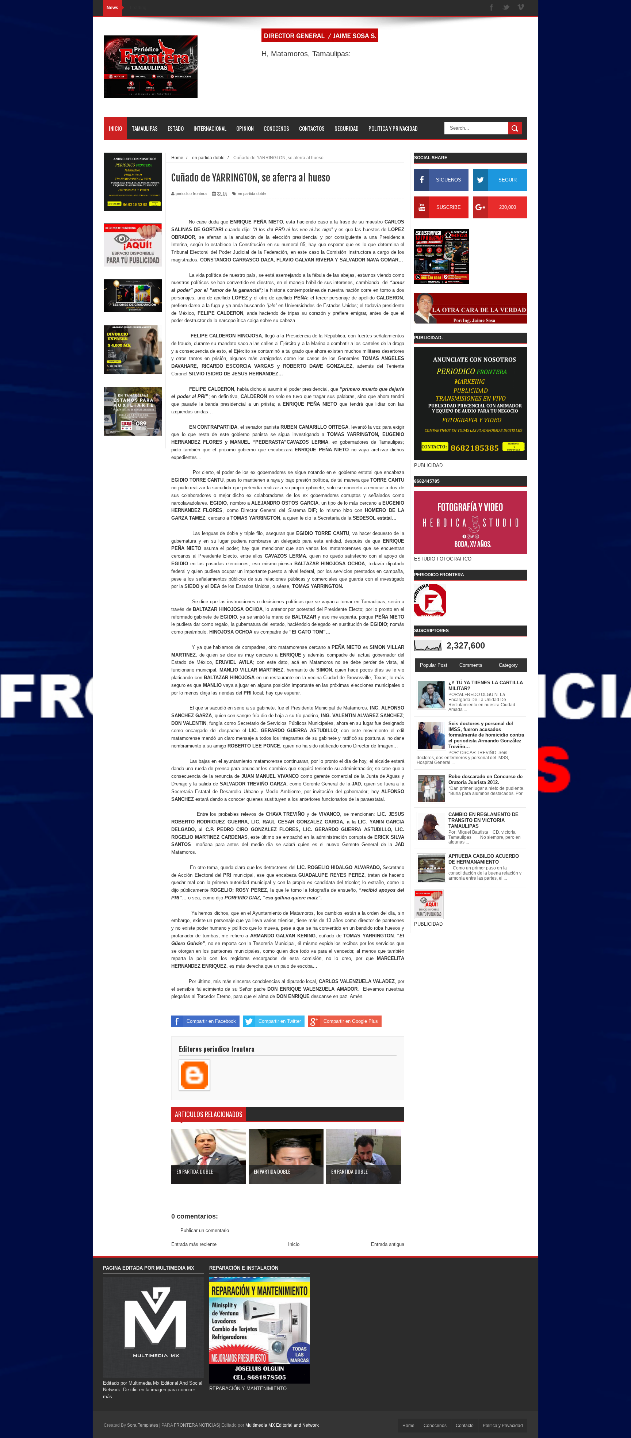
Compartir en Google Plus (351, 1021)
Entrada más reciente (194, 1244)
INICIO (115, 128)
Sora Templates (142, 1425)
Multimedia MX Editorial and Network (282, 1425)
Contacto (465, 1425)
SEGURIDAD (346, 128)
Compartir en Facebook (211, 1021)
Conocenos (435, 1425)
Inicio (293, 1244)
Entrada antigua (387, 1244)
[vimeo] (520, 8)
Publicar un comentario (204, 1230)
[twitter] (506, 8)
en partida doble (252, 193)
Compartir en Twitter (280, 1021)
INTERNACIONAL (210, 128)
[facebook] (491, 8)
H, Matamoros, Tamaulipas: (306, 54)
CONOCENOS (276, 128)
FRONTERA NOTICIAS (196, 1425)
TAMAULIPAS (145, 128)
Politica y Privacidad (503, 1425)
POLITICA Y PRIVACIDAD (393, 128)
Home (408, 1425)
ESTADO (176, 128)
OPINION (245, 128)
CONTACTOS (312, 128)
